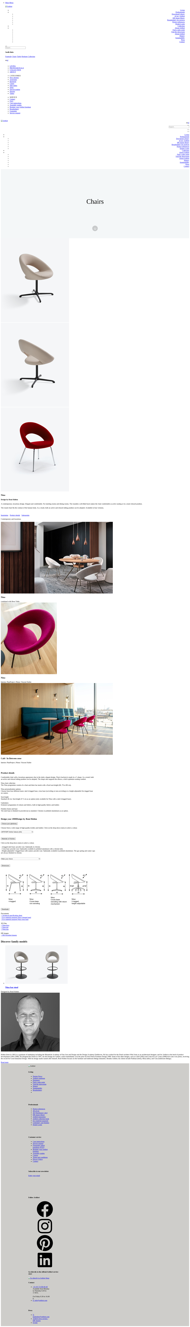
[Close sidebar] (188, 131)
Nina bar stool (11, 987)
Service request (15, 113)
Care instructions (15, 103)
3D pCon (36, 1111)
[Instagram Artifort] (44, 1234)
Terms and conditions (40, 1157)
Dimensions (5, 865)
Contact (12, 99)
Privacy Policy (38, 1159)
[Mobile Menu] (188, 129)
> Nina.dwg (5, 925)
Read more (4, 1062)
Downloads (5, 909)
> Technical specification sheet (11, 915)
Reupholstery (14, 109)
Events (35, 1323)
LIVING (13, 66)
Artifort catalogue (39, 1078)
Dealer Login (37, 1125)
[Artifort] (8, 6)
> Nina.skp (5, 929)
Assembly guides (16, 105)
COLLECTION (15, 70)
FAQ (11, 101)
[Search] (188, 125)
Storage (12, 91)
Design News (37, 1076)
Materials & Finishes (8, 839)
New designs (14, 78)
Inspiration (4, 515)
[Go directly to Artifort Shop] (38, 1278)
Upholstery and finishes (41, 1123)
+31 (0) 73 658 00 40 (40, 1287)
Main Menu (9, 3)
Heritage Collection (28, 56)
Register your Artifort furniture (20, 107)
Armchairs (13, 80)
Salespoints (25, 515)
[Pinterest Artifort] (44, 1251)
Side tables (13, 85)
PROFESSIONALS (17, 68)
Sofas (12, 87)
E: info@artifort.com (40, 1300)
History (35, 1086)
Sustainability (37, 1088)
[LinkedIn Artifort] (44, 1268)
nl (7, 60)
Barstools (13, 82)
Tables (12, 93)
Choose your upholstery (9, 824)
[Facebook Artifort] (44, 1217)
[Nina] (57, 593)
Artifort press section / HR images (40, 1320)
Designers (36, 1080)
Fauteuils (8, 56)
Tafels (19, 56)
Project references (39, 1109)
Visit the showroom (39, 1084)
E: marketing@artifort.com (41, 1316)
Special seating (15, 89)
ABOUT (13, 72)
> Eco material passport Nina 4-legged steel (16, 917)
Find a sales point (39, 1082)
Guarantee (13, 111)
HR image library (39, 1115)
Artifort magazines (39, 1117)
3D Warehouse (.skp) (40, 1113)
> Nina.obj (4, 927)
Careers (35, 1155)
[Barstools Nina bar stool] (36, 983)
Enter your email (34, 1176)
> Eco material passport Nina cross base (14, 919)
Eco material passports (40, 1121)
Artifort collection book (41, 1119)
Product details (15, 515)
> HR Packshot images (9, 935)
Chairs (14, 56)
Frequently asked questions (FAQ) (39, 1146)
